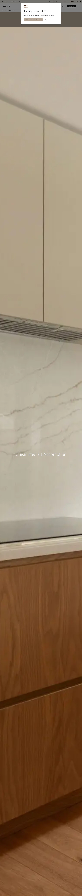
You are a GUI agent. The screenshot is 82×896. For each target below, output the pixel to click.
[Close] (23, 13)
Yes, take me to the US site (32, 19)
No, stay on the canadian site (49, 19)
